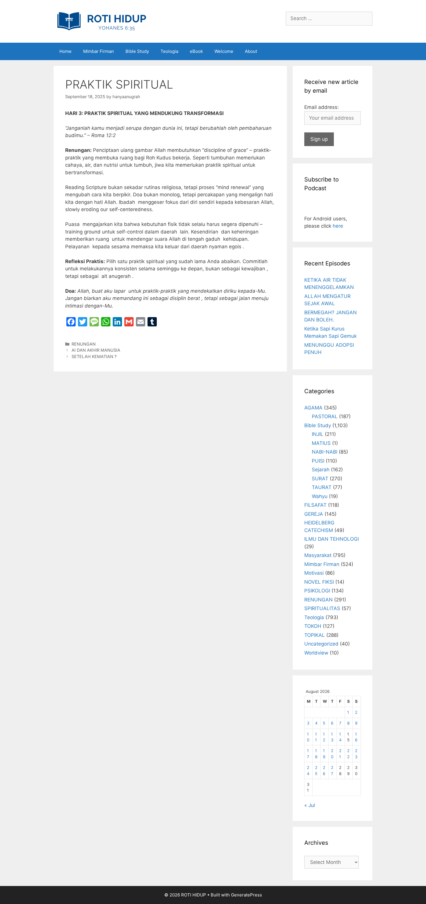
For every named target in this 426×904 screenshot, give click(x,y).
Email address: (321, 107)
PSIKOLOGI (317, 591)
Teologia (169, 51)
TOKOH (312, 626)
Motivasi (314, 573)
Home (65, 51)
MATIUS (321, 443)
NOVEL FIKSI (319, 582)
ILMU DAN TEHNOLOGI (331, 539)
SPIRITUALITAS (322, 608)
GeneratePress (246, 895)
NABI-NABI (324, 452)
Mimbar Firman (98, 51)
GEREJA (313, 514)
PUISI (318, 461)
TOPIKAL (314, 635)
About (251, 51)
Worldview (316, 653)
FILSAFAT (315, 505)
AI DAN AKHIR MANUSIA (96, 350)
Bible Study (137, 51)
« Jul (309, 805)
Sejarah (320, 469)
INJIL (317, 434)
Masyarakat (318, 555)
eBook (196, 51)
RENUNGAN (84, 344)
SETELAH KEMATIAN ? (94, 356)
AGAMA (313, 408)
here (338, 226)
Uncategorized (321, 644)
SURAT (320, 478)
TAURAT (322, 487)
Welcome (223, 51)
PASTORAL (325, 416)
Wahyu (319, 496)
